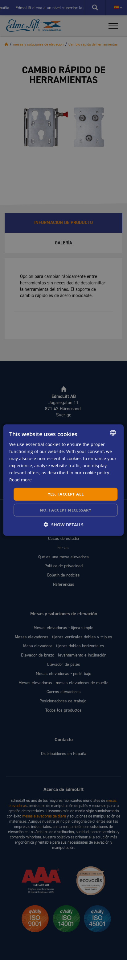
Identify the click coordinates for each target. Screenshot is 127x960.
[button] (64, 524)
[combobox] (113, 432)
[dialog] (63, 480)
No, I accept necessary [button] (66, 510)
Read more (20, 480)
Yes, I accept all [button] (66, 494)
